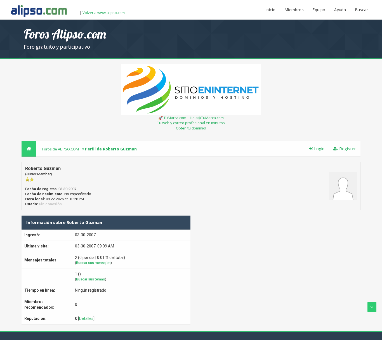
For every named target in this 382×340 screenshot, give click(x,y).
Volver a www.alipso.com (103, 12)
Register (347, 148)
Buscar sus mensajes (93, 263)
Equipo (318, 9)
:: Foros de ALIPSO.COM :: (61, 149)
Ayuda (340, 9)
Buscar (361, 9)
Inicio (270, 9)
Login (318, 148)
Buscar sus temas (90, 279)
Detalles (86, 318)
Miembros (294, 9)
